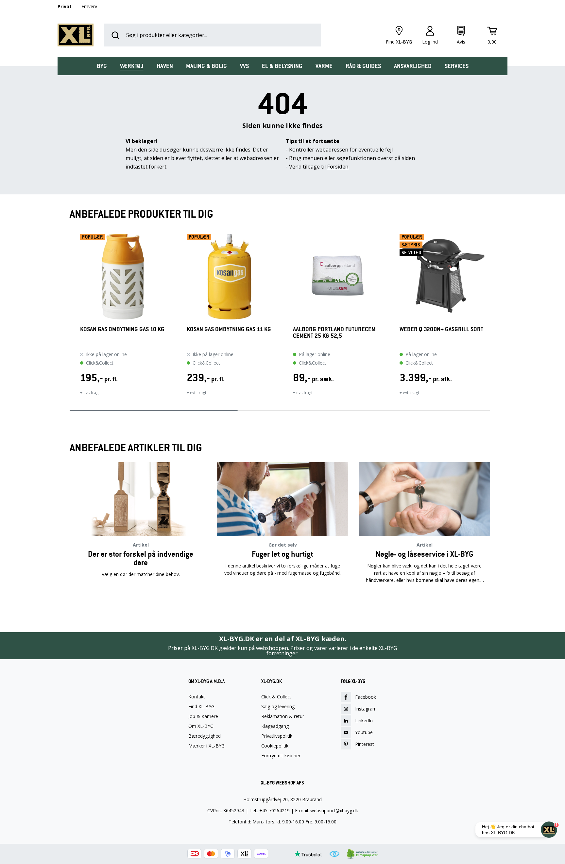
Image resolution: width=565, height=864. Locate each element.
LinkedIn (364, 720)
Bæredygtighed (204, 736)
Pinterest (364, 744)
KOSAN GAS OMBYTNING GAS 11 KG (229, 329)
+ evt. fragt (90, 392)
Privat (65, 6)
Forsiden (338, 166)
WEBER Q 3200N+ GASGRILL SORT (441, 329)
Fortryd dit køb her (280, 755)
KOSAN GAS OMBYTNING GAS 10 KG (122, 329)
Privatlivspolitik (276, 736)
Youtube (364, 732)
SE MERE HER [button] (140, 601)
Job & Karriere (203, 716)
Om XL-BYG (201, 726)
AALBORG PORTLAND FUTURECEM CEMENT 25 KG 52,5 (334, 332)
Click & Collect (276, 696)
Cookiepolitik (274, 746)
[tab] (102, 66)
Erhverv (89, 6)
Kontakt (196, 696)
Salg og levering (278, 706)
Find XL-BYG (201, 706)
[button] (69, 319)
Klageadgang (275, 726)
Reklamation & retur (282, 716)
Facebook (365, 697)
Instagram (366, 709)
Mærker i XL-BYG (206, 746)
